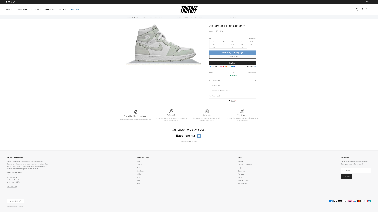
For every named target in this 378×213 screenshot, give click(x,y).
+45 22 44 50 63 (12, 175)
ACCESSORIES (50, 9)
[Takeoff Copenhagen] (189, 9)
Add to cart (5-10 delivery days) (232, 53)
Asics (138, 177)
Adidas (139, 174)
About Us (241, 174)
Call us (233, 101)
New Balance (141, 171)
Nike (138, 161)
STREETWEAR (22, 9)
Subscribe (346, 177)
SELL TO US (63, 9)
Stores (240, 177)
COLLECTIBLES (36, 9)
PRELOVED (75, 9)
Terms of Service (243, 180)
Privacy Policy (242, 183)
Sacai (138, 183)
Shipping (240, 161)
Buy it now (232, 63)
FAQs (240, 168)
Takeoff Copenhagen (16, 206)
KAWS (139, 180)
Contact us (241, 171)
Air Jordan (140, 165)
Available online (233, 57)
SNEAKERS (9, 9)
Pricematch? (232, 75)
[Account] (361, 9)
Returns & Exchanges (245, 165)
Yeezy (139, 168)
